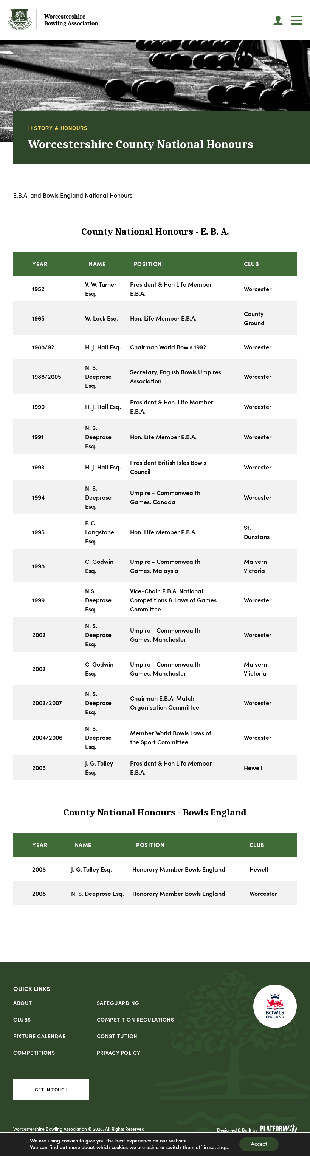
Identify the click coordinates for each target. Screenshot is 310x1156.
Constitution (117, 1036)
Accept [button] (259, 1144)
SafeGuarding (118, 1002)
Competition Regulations (135, 1019)
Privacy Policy (119, 1052)
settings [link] (218, 1147)
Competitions (34, 1052)
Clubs (22, 1019)
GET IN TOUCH (51, 1089)
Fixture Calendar (39, 1036)
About (22, 1002)
